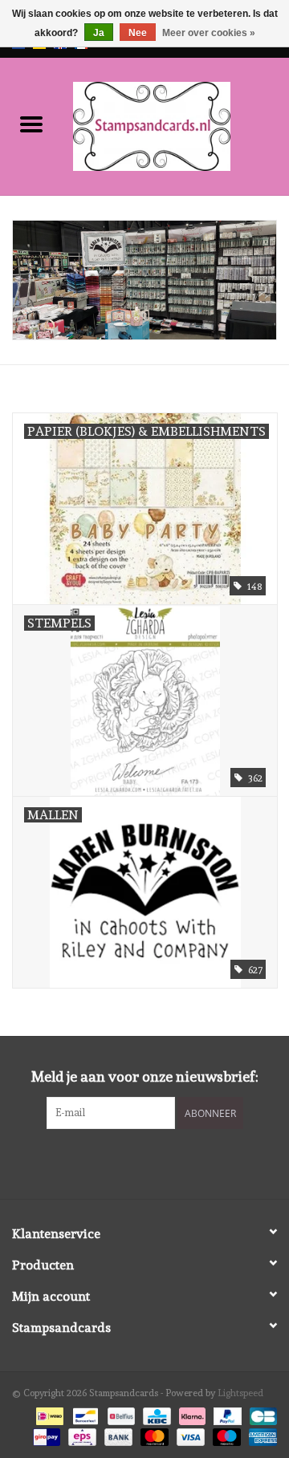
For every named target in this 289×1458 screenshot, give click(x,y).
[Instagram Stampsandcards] (159, 1162)
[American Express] (260, 1434)
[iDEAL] (48, 1413)
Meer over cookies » (208, 33)
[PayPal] (226, 1413)
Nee (137, 33)
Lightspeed (240, 1393)
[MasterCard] (153, 1434)
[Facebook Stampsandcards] (131, 1162)
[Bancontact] (83, 1413)
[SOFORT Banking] (190, 1413)
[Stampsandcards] (175, 123)
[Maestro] (225, 1434)
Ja (98, 33)
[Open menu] (31, 124)
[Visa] (189, 1434)
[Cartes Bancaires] (260, 1413)
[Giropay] (45, 1434)
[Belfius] (119, 1413)
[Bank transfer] (117, 1434)
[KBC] (155, 1413)
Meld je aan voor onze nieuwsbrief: (144, 1076)
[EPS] (80, 1434)
